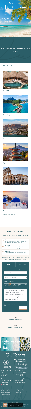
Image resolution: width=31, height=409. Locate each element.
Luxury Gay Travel (20, 382)
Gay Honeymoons (6, 380)
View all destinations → (9, 214)
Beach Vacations (5, 392)
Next (23, 308)
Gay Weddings (19, 380)
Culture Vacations (20, 389)
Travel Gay (4, 379)
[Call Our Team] (13, 7)
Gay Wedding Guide (20, 379)
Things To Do (19, 392)
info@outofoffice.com (15, 327)
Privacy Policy (5, 374)
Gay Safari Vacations (6, 391)
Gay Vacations (5, 382)
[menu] (3, 7)
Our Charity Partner (20, 376)
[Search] (8, 7)
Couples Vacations (20, 391)
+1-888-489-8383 (15, 319)
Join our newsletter (6, 370)
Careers (3, 372)
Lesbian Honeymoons (7, 389)
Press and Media (19, 370)
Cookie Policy (19, 374)
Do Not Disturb (5, 376)
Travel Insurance (5, 394)
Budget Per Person (9, 281)
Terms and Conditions (21, 372)
